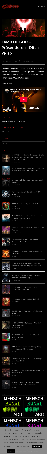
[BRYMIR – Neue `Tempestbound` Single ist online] (6, 313)
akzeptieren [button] (37, 446)
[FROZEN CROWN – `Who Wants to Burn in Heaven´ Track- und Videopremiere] (6, 384)
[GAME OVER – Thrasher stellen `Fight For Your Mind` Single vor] (6, 337)
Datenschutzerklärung (24, 451)
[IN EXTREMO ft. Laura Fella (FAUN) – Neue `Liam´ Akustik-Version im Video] (6, 218)
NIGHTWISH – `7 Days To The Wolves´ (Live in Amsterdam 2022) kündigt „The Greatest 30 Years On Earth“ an (28, 157)
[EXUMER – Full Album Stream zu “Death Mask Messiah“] (6, 182)
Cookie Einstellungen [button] (21, 446)
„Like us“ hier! (6, 132)
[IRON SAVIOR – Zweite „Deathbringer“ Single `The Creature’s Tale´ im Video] (6, 349)
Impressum (37, 451)
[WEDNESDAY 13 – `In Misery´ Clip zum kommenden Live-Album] (6, 289)
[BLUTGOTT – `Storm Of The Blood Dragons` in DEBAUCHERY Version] (6, 373)
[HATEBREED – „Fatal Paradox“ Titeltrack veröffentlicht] (6, 301)
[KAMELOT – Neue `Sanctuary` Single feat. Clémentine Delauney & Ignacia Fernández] (6, 265)
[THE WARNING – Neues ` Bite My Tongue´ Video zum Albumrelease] (6, 242)
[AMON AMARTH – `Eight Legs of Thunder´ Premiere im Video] (6, 325)
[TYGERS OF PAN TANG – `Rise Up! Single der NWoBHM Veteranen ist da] (6, 253)
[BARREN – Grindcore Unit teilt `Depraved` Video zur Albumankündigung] (6, 277)
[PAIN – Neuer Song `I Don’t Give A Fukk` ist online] (6, 194)
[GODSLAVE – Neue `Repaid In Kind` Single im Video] (6, 206)
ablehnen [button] (11, 451)
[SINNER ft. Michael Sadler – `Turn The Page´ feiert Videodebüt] (6, 361)
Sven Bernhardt (11, 61)
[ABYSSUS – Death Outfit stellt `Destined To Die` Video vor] (6, 230)
